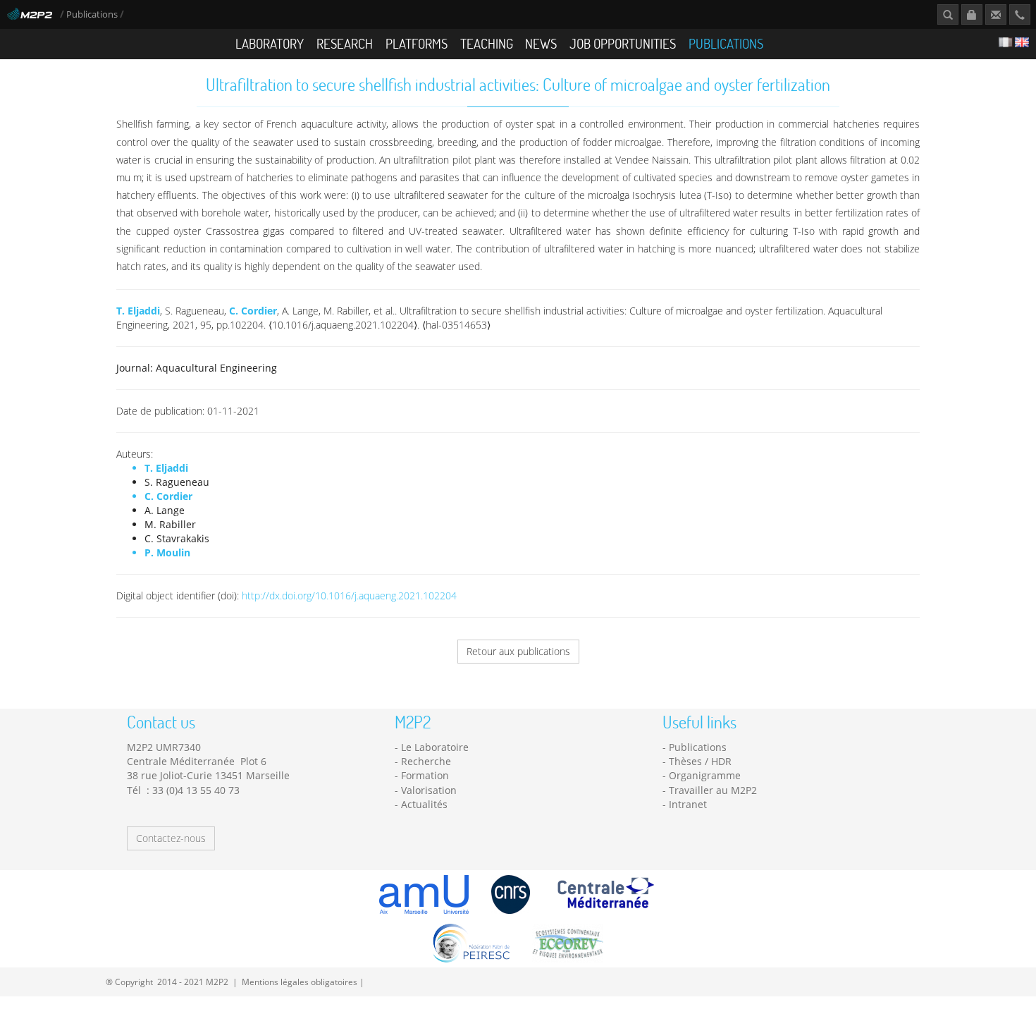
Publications (93, 14)
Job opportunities (622, 43)
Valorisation (429, 790)
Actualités (424, 804)
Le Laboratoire (435, 747)
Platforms (417, 43)
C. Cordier (253, 310)
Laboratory (269, 43)
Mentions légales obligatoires (299, 981)
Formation (425, 775)
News (541, 43)
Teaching (486, 43)
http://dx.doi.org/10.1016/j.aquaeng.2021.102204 (349, 595)
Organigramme (705, 775)
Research (344, 43)
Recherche (426, 761)
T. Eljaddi (138, 310)
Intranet (688, 804)
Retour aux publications (518, 651)
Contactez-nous (171, 838)
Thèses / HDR (700, 761)
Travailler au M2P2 (713, 790)
